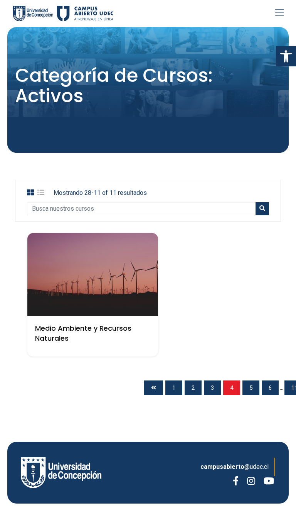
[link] (286, 56)
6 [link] (270, 387)
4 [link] (231, 387)
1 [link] (173, 387)
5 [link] (250, 387)
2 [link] (193, 387)
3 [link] (212, 387)
